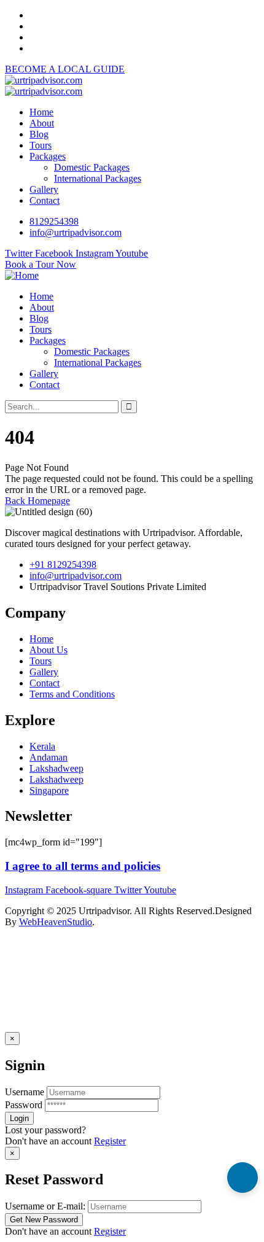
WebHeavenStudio (55, 922)
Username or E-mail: (45, 1206)
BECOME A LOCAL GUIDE (65, 69)
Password (23, 1105)
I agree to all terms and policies (82, 866)
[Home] (22, 275)
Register (110, 1141)
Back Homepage (37, 500)
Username (24, 1092)
